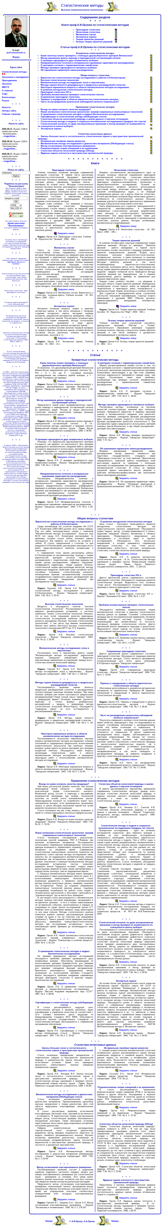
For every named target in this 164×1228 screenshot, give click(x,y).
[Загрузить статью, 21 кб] (151, 56)
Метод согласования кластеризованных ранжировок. (68, 146)
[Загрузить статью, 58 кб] (151, 141)
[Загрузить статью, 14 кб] (151, 94)
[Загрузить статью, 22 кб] (117, 1108)
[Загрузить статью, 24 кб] (151, 80)
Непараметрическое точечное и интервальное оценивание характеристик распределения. (87, 63)
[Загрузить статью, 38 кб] (151, 63)
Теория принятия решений (90, 39)
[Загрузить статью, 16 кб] (54, 764)
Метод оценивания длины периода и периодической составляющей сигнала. (81, 58)
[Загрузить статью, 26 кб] (151, 58)
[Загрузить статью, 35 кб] (151, 78)
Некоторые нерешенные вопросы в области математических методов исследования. (85, 87)
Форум (16, 57)
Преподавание (9, 80)
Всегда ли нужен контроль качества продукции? (66, 109)
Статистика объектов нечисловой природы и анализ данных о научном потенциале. (85, 119)
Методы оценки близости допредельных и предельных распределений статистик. (83, 85)
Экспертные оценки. (51, 128)
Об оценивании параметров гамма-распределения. (67, 70)
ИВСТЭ (5, 87)
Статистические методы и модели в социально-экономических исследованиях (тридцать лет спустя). (93, 121)
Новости (6, 107)
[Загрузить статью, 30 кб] (151, 117)
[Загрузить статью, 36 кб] (54, 585)
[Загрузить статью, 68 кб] (54, 933)
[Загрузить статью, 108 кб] (55, 1148)
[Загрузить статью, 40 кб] (151, 151)
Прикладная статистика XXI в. (56, 92)
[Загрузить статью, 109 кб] (151, 143)
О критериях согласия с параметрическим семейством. (69, 65)
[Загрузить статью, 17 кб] (151, 85)
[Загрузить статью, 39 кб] (55, 499)
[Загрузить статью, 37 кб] (151, 99)
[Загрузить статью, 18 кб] (151, 82)
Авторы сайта (9, 110)
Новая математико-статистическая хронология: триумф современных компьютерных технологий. (92, 112)
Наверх (49, 1221)
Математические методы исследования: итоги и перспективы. (73, 82)
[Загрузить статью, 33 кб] (151, 97)
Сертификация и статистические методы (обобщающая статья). (74, 116)
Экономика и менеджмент (15, 77)
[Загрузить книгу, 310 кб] (116, 34)
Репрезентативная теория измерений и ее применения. (69, 148)
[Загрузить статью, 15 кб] (151, 87)
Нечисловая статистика (88, 32)
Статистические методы (14, 72)
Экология (7, 84)
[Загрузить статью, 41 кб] (151, 60)
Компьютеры (9, 97)
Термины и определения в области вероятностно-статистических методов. (80, 99)
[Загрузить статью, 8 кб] (151, 65)
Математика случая (86, 34)
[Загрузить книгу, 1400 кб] (116, 39)
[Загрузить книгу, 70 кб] (116, 37)
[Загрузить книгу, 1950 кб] (116, 30)
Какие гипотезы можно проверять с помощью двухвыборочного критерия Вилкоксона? (87, 55)
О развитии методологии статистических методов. (67, 90)
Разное (5, 100)
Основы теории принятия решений (94, 42)
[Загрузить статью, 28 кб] (151, 70)
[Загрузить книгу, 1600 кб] (116, 32)
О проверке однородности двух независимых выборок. (70, 60)
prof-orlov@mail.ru (16, 52)
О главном (7, 90)
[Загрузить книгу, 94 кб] (116, 42)
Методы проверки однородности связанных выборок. (69, 67)
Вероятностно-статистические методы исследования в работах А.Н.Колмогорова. (83, 78)
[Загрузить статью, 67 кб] (151, 112)
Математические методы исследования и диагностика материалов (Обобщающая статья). (87, 143)
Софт (4, 94)
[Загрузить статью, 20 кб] (151, 102)
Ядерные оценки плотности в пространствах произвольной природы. (77, 153)
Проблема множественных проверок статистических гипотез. (72, 94)
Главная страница (11, 114)
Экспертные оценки (86, 37)
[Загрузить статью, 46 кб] (151, 68)
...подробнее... (9, 136)
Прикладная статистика (88, 29)
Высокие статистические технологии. (60, 80)
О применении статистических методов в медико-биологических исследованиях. (83, 114)
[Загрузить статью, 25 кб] (151, 137)
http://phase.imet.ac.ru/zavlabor (16, 263)
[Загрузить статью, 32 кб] (151, 114)
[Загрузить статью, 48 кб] (151, 92)
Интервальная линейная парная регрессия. (63, 141)
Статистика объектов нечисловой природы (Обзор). (68, 151)
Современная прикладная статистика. (60, 97)
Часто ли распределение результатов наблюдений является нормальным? (80, 102)
